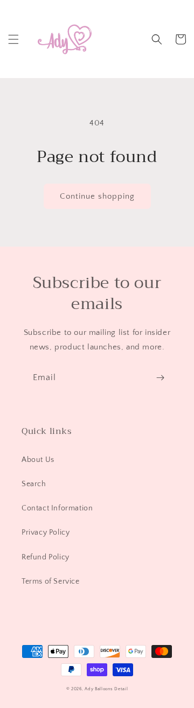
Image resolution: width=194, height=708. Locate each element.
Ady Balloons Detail (106, 688)
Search (34, 484)
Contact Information (57, 508)
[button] (13, 39)
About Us (38, 459)
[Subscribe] (160, 377)
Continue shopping (97, 196)
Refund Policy (46, 557)
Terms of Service (51, 581)
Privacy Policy (46, 532)
